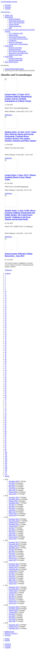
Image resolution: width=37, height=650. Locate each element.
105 (6, 462)
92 (5, 438)
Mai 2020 (12, 617)
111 (6, 472)
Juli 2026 (11, 483)
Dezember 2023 (14, 542)
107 (6, 465)
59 (5, 379)
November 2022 (14, 565)
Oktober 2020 (13, 610)
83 (5, 422)
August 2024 (13, 526)
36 (5, 338)
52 (5, 367)
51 (5, 365)
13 (5, 297)
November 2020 (14, 608)
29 (5, 325)
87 (5, 429)
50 (5, 363)
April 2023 (12, 555)
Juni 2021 (12, 596)
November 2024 (14, 521)
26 (5, 320)
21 (5, 311)
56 (5, 374)
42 (5, 349)
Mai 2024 (12, 531)
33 (5, 332)
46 (5, 356)
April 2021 (12, 599)
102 (6, 456)
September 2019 (14, 628)
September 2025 (14, 503)
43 (5, 350)
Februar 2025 (13, 513)
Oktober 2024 (13, 522)
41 (5, 347)
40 (5, 345)
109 (6, 469)
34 (5, 334)
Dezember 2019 (14, 625)
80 (5, 417)
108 (6, 467)
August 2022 (13, 571)
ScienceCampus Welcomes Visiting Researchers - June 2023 (18, 255)
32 (5, 331)
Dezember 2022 (14, 564)
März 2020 (12, 621)
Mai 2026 (12, 487)
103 (6, 458)
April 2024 (12, 533)
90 (5, 435)
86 (5, 428)
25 (5, 318)
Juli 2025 (11, 504)
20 (5, 309)
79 (5, 415)
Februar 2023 (13, 558)
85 (5, 426)
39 (5, 343)
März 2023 (12, 556)
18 (5, 306)
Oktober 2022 (13, 567)
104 (6, 460)
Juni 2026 (12, 485)
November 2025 (14, 499)
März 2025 (12, 512)
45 (5, 354)
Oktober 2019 (13, 626)
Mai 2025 (12, 508)
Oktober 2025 (13, 501)
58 (5, 377)
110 (6, 471)
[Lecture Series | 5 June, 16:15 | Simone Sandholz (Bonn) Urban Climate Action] (11, 171)
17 (5, 304)
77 (5, 411)
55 (5, 372)
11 (5, 293)
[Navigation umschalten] (10, 12)
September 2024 (14, 524)
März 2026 (12, 490)
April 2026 (12, 488)
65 (5, 390)
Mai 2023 (12, 553)
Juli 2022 (11, 573)
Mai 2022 (12, 576)
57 (5, 376)
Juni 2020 (12, 616)
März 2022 (12, 580)
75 (5, 408)
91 (5, 436)
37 (5, 340)
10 (5, 291)
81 (5, 419)
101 (6, 454)
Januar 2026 (12, 494)
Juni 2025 (12, 506)
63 (5, 386)
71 (5, 401)
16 (5, 302)
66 (5, 392)
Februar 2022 (13, 582)
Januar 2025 (12, 515)
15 (5, 300)
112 (6, 474)
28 (5, 324)
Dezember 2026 (14, 481)
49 (5, 361)
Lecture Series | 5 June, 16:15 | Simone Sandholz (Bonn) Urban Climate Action (20, 177)
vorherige (8, 273)
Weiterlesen (8, 115)
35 (5, 336)
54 (5, 370)
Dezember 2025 (14, 497)
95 (5, 444)
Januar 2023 (12, 560)
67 (5, 393)
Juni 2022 (12, 574)
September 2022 (14, 569)
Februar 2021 (13, 601)
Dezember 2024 (14, 519)
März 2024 (12, 535)
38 (5, 341)
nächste (7, 476)
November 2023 (14, 544)
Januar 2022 (12, 583)
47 (5, 358)
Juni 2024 (12, 530)
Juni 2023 (12, 551)
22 (5, 313)
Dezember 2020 (14, 607)
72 (5, 402)
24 (5, 316)
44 (5, 352)
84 (5, 424)
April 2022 (12, 578)
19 (5, 307)
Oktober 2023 (13, 546)
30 (5, 327)
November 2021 (14, 589)
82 (5, 420)
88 (5, 431)
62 (5, 384)
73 (5, 404)
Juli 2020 (11, 614)
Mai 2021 (12, 598)
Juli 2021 (11, 594)
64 (5, 388)
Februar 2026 (13, 492)
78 (5, 413)
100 (6, 453)
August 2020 (13, 612)
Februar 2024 (13, 537)
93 (5, 440)
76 (5, 410)
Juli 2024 (11, 528)
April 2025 (12, 510)
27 (5, 322)
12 (5, 295)
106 (6, 463)
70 (5, 399)
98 (5, 449)
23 (5, 315)
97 (5, 447)
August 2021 (13, 592)
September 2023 (14, 547)
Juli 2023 (11, 549)
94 (5, 442)
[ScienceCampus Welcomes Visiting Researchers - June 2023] (11, 250)
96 (5, 445)
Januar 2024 (12, 539)
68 (5, 395)
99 (5, 451)
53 (5, 368)
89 (5, 433)
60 (5, 381)
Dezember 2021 (14, 587)
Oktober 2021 (13, 591)
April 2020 (12, 619)
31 (5, 329)
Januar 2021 (12, 603)
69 (5, 397)
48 (5, 359)
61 (5, 383)
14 (5, 298)
